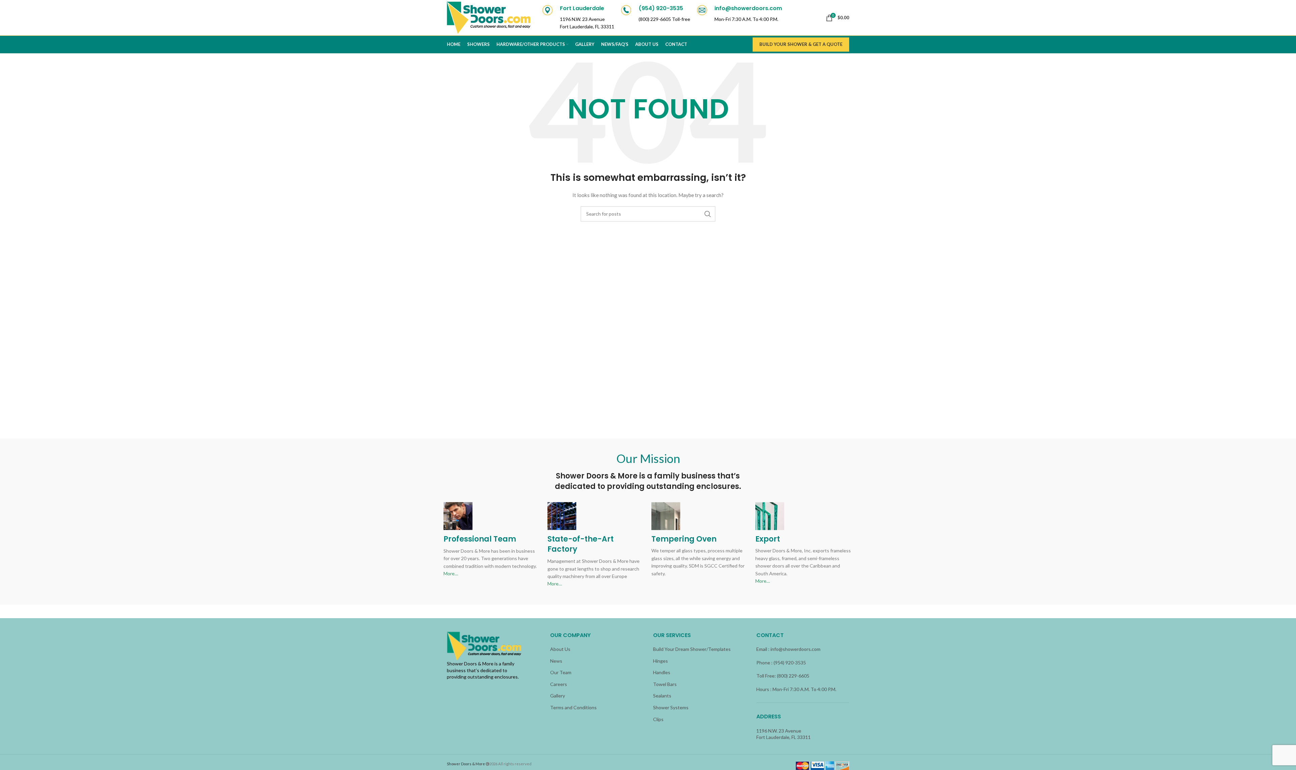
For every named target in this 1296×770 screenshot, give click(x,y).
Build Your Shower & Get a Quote (800, 44)
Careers (558, 684)
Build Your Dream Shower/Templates (692, 649)
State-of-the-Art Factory (580, 544)
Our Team (560, 672)
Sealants (662, 695)
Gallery (557, 695)
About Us (560, 649)
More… (450, 573)
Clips (658, 719)
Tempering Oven (684, 539)
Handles (661, 672)
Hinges (660, 661)
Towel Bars (665, 684)
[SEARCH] (708, 214)
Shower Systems (670, 707)
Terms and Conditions (573, 707)
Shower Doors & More (466, 764)
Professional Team (479, 539)
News (556, 661)
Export (767, 539)
